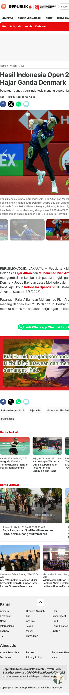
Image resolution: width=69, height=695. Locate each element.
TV (1, 635)
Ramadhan (32, 635)
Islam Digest (59, 615)
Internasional (7, 625)
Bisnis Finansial (60, 625)
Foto (4, 26)
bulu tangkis (7, 418)
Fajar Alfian (23, 273)
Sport (55, 620)
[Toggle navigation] (3, 6)
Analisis (30, 620)
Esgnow (4, 630)
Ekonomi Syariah (29, 18)
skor (49, 18)
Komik (28, 26)
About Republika (9, 652)
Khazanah (5, 615)
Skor (54, 610)
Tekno (29, 625)
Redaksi (30, 652)
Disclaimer (6, 657)
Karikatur (40, 26)
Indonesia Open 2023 (40, 287)
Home (3, 65)
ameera (7, 18)
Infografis (16, 26)
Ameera (4, 610)
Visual (12, 65)
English (56, 630)
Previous (5, 202)
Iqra (28, 615)
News (3, 620)
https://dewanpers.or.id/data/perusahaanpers (28, 676)
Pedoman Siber (60, 652)
